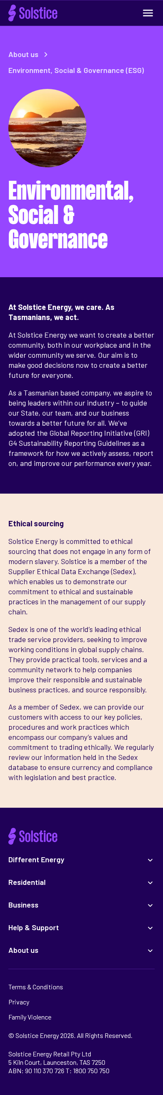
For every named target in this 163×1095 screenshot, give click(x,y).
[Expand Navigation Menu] (148, 13)
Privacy (18, 1002)
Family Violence (29, 1017)
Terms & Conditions (35, 987)
